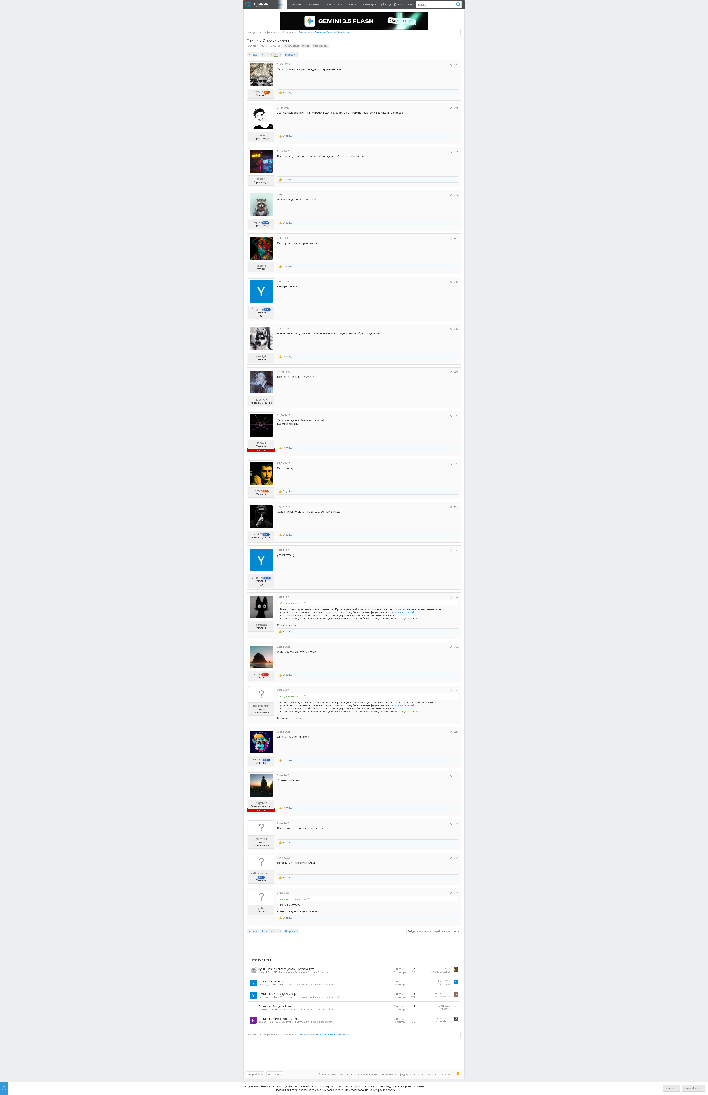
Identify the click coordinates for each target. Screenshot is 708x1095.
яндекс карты (320, 45)
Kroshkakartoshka (440, 971)
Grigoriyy (254, 45)
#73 (456, 597)
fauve (261, 972)
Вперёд (289, 54)
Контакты (346, 1074)
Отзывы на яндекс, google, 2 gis (278, 1018)
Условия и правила (367, 1074)
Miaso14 (262, 1009)
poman (262, 1021)
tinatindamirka (442, 996)
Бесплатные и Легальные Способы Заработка (304, 972)
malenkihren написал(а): (293, 899)
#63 (456, 151)
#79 (456, 858)
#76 (456, 732)
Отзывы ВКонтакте (270, 981)
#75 (456, 690)
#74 (456, 647)
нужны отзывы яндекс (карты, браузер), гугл (286, 969)
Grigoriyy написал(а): (291, 603)
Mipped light (255, 1074)
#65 (456, 238)
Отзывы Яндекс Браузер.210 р (277, 994)
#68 (456, 372)
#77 (456, 775)
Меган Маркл (442, 1021)
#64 (456, 195)
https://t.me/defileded (402, 612)
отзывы (306, 45)
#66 (456, 281)
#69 (456, 415)
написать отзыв (290, 45)
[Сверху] (453, 1074)
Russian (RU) (275, 1074)
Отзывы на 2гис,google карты (277, 1006)
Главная (445, 1074)
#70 (456, 463)
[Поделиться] (450, 65)
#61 (456, 64)
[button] (333, 4)
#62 (456, 108)
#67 (456, 328)
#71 (456, 506)
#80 (456, 893)
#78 (456, 823)
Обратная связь (326, 1074)
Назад (254, 54)
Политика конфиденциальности (402, 1074)
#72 (456, 550)
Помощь (431, 1074)
